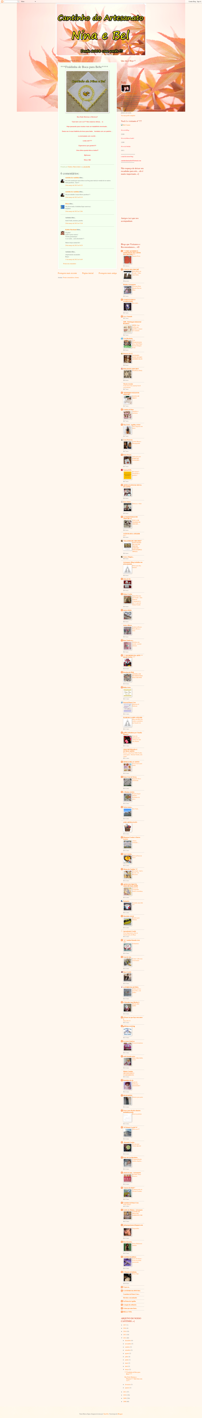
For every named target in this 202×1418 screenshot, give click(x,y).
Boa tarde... (135, 303)
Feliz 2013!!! (127, 1021)
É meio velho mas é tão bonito (137, 959)
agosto (127, 1353)
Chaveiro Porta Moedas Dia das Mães (136, 288)
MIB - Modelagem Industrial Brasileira (132, 323)
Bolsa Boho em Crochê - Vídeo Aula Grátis (136, 273)
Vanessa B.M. (127, 470)
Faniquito (126, 901)
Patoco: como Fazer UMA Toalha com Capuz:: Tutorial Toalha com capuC (132, 754)
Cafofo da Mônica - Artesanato (133, 1210)
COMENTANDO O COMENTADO (129, 300)
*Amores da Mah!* (129, 1188)
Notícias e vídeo (137, 503)
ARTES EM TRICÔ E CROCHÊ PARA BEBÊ (130, 885)
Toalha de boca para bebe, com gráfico (136, 990)
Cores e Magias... (128, 557)
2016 (125, 1328)
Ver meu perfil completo (128, 115)
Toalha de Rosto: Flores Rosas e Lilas (137, 628)
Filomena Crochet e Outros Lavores (131, 838)
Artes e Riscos (127, 625)
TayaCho (106, 1414)
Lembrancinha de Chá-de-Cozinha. (137, 1190)
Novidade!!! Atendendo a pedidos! (136, 473)
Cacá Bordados (128, 338)
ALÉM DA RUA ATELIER (131, 534)
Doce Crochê (127, 972)
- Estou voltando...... (135, 841)
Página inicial (87, 273)
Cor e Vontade (127, 316)
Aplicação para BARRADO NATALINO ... (136, 458)
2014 (125, 1331)
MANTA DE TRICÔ (135, 397)
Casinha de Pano (128, 409)
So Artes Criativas (129, 1041)
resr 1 (124, 535)
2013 (125, 1335)
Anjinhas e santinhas (135, 412)
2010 (125, 1395)
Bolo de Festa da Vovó (137, 856)
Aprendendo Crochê (129, 931)
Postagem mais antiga (108, 273)
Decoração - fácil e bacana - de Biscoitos (137, 872)
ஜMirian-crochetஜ (129, 1026)
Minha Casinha (128, 1071)
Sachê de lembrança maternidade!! (136, 1084)
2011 (125, 1392)
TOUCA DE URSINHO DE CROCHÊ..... (136, 522)
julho (126, 1357)
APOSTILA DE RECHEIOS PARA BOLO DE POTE (137, 675)
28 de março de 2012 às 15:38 (74, 223)
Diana (67, 204)
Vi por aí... (126, 1287)
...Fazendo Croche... (129, 1142)
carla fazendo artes (129, 1056)
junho (127, 1360)
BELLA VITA (127, 1312)
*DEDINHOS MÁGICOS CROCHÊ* (131, 393)
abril (126, 1366)
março (127, 1369)
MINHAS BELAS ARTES (131, 762)
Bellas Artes (127, 687)
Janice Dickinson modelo (137, 1244)
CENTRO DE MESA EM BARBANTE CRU (137, 1213)
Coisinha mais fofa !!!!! (137, 904)
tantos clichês (127, 610)
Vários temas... (127, 807)
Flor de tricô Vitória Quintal (136, 1145)
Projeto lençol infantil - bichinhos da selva (136, 796)
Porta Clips (135, 1274)
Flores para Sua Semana (136, 566)
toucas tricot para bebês (137, 764)
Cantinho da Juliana (129, 1257)
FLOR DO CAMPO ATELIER (132, 717)
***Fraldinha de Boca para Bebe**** (132, 1373)
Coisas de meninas (137, 1043)
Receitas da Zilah (128, 672)
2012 (125, 1338)
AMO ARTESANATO (130, 822)
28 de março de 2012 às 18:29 (74, 245)
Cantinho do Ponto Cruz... (131, 1294)
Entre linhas (127, 502)
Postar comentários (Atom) (71, 277)
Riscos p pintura (137, 1114)
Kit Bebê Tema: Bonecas (136, 1175)
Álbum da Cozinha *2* (130, 869)
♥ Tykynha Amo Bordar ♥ (131, 1002)
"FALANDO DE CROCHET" (132, 541)
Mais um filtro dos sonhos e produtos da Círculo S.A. (137, 721)
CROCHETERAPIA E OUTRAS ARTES (130, 750)
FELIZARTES (127, 1095)
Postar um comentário (69, 264)
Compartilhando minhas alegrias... (137, 1160)
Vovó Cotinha (127, 854)
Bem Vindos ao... (128, 640)
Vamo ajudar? (127, 1204)
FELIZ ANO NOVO (135, 1005)
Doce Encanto (127, 1242)
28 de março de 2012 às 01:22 (74, 185)
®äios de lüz (127, 579)
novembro (128, 1344)
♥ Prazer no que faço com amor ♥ (133, 1018)
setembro (128, 1350)
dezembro (128, 1340)
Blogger (120, 1414)
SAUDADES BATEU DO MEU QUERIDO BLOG (137, 357)
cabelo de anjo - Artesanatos (132, 1173)
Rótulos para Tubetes (136, 919)
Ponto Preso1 (127, 455)
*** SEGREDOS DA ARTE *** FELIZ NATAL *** (133, 656)
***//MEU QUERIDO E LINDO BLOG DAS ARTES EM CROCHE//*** (132, 252)
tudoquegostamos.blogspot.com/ (133, 1226)
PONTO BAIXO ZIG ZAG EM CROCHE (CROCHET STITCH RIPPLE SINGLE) (137, 547)
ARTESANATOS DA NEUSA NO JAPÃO (132, 486)
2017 (125, 1325)
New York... (135, 809)
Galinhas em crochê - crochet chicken (136, 644)
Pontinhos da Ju (128, 1080)
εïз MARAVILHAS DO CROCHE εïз (130, 518)
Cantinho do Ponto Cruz (131, 1203)
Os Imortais (135, 943)
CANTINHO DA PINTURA (131, 1291)
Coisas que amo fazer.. (130, 1308)
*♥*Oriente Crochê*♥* (130, 1127)
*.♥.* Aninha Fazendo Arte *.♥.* (131, 941)
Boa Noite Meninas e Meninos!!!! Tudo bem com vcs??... (133, 1378)
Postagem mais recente (67, 273)
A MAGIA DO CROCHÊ (131, 269)
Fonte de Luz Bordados (130, 1157)
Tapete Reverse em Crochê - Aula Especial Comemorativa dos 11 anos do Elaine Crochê (137, 600)
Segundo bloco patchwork (136, 779)
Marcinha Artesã (128, 916)
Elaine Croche (127, 594)
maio (126, 1363)
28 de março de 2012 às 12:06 (74, 211)
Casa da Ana (127, 957)
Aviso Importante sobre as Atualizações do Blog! (130, 934)
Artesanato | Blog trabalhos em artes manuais (132, 563)
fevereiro (128, 1384)
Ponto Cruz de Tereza (130, 777)
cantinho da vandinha (72, 178)
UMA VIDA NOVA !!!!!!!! (137, 1059)
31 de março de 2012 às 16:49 (74, 259)
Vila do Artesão (128, 384)
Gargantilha (135, 1228)
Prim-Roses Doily (137, 370)
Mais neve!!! (136, 1129)
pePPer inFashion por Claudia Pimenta (132, 733)
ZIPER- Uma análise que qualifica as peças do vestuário (137, 327)
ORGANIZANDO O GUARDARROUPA (128, 1074)
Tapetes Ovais (136, 256)
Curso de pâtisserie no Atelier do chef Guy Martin (136, 738)
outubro (127, 1347)
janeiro (127, 1388)
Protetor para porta (137, 1097)
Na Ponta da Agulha (129, 1301)
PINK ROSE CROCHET (131, 369)
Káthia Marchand (71, 230)
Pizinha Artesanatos (129, 284)
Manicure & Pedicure (135, 705)
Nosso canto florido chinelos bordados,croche (131, 1111)
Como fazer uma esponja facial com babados (132, 386)
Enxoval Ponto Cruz (129, 702)
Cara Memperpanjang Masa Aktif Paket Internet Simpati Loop (137, 343)
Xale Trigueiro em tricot (137, 427)
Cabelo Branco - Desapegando (137, 442)
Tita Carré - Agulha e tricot (131, 425)
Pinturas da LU (128, 354)
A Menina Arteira (128, 792)
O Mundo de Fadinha (130, 1272)
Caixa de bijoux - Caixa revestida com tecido (137, 1260)
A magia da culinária (129, 1305)
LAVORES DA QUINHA (131, 987)
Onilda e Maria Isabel (130, 94)
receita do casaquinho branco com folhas (137, 889)
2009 (125, 1398)
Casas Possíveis (127, 440)
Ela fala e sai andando (130, 1298)
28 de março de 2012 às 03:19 (74, 197)
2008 (125, 1401)
